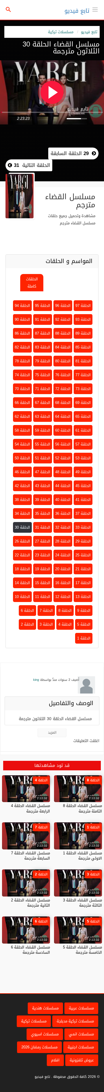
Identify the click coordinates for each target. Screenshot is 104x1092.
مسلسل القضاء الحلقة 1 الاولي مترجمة (82, 855)
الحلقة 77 (83, 375)
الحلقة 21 (83, 569)
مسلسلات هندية (45, 1008)
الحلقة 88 (62, 333)
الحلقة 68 (62, 402)
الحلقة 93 (83, 319)
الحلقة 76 (62, 375)
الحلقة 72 (62, 388)
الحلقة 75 (42, 375)
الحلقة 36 (62, 513)
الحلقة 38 (22, 499)
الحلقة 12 (62, 596)
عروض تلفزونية (82, 1060)
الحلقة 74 (22, 375)
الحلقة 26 (22, 541)
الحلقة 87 (42, 333)
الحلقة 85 (83, 347)
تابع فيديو (76, 10)
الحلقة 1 (83, 638)
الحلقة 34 (22, 513)
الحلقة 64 (62, 416)
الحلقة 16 (62, 582)
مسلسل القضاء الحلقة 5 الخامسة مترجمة (82, 950)
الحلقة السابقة (70, 153)
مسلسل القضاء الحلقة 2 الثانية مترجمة (30, 903)
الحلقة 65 (83, 416)
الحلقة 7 (46, 610)
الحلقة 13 (83, 596)
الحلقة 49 (83, 472)
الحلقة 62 (22, 416)
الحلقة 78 (22, 361)
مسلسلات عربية (81, 1008)
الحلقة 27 (42, 541)
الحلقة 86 (22, 333)
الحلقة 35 (42, 513)
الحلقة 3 (46, 624)
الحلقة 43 (42, 485)
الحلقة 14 (22, 582)
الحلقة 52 (62, 458)
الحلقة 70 (22, 388)
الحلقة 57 (83, 444)
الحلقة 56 (62, 444)
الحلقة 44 (62, 485)
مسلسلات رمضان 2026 (39, 1047)
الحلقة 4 (65, 624)
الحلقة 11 (42, 596)
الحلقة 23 (42, 555)
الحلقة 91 (42, 319)
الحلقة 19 (42, 569)
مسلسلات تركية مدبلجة (75, 1021)
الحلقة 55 (42, 444)
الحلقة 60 (62, 430)
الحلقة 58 (22, 430)
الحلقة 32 (62, 527)
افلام (55, 1060)
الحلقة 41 (83, 499)
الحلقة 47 (42, 472)
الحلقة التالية (31, 165)
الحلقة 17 (83, 582)
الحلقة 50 (22, 458)
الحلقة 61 (83, 430)
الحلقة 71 (42, 388)
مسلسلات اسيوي (45, 1034)
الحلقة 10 (22, 596)
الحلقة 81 (83, 361)
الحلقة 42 (22, 485)
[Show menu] (95, 9)
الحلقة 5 (83, 624)
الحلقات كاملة (32, 282)
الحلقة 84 (62, 347)
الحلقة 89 (83, 333)
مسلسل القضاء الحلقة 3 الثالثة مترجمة (82, 903)
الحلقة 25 (83, 555)
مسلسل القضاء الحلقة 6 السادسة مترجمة (30, 950)
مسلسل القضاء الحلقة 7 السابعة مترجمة (30, 855)
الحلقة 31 (42, 527)
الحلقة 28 (62, 541)
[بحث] (8, 9)
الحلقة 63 (42, 416)
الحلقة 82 (22, 347)
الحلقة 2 (27, 624)
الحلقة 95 (42, 305)
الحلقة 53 (83, 458)
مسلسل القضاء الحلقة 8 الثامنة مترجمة (82, 808)
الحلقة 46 (22, 472)
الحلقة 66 (22, 402)
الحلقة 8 (65, 610)
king (36, 680)
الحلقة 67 (42, 402)
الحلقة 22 (22, 555)
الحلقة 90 (22, 319)
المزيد (52, 732)
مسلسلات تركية (60, 32)
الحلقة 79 (42, 361)
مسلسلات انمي (81, 1034)
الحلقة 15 (42, 582)
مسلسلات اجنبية (81, 1047)
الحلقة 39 (42, 499)
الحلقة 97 (83, 305)
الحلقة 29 (83, 541)
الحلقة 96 (62, 305)
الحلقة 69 (83, 402)
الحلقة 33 (83, 527)
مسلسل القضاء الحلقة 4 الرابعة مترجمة (30, 808)
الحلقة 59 (42, 430)
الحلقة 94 (22, 305)
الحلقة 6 (27, 610)
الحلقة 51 (42, 458)
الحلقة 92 (62, 319)
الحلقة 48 (62, 472)
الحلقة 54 (22, 444)
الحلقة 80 (62, 361)
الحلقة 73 (83, 388)
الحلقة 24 (62, 555)
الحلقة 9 (83, 610)
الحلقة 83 (42, 347)
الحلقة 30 (22, 527)
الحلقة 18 (22, 569)
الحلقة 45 (83, 485)
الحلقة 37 (83, 513)
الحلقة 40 (62, 499)
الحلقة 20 (62, 569)
